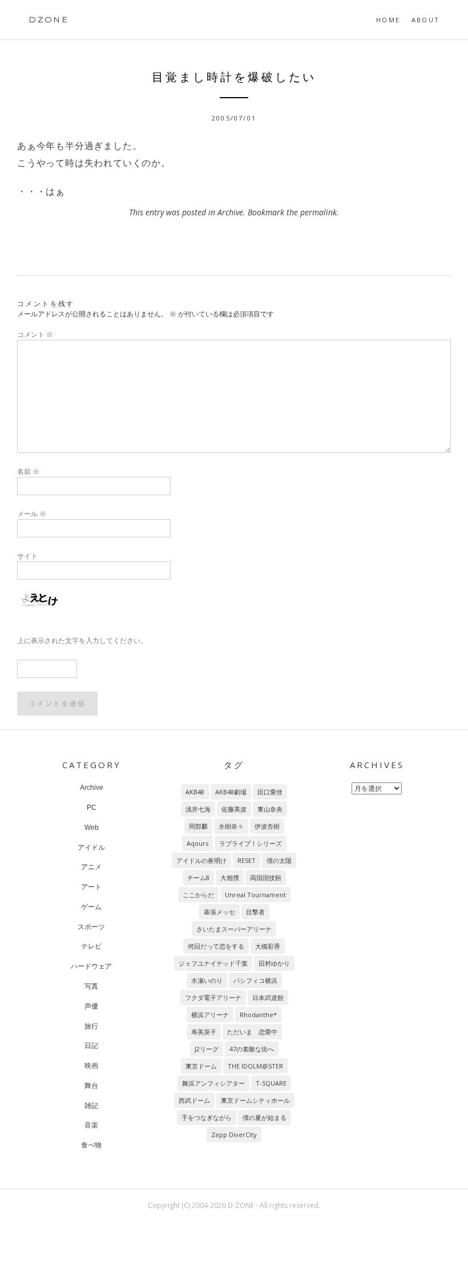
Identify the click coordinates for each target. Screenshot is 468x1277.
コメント (35, 334)
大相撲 (229, 877)
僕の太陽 (279, 860)
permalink (318, 212)
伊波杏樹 (267, 826)
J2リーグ (207, 1049)
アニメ (91, 867)
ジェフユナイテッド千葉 (213, 963)
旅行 (91, 1026)
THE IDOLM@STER (255, 1066)
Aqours (197, 843)
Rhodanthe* (258, 1014)
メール (31, 514)
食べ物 (91, 1145)
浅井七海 (198, 809)
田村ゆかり (274, 963)
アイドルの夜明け (201, 860)
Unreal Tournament (255, 894)
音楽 (91, 1125)
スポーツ (91, 927)
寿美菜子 (203, 1031)
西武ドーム (194, 1100)
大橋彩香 (267, 946)
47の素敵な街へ (251, 1049)
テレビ (91, 946)
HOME (388, 19)
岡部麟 (198, 826)
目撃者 (255, 911)
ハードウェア (91, 966)
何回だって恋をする (216, 946)
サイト (27, 556)
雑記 (91, 1106)
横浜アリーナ (210, 1014)
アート (91, 887)
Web (91, 828)
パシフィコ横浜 (255, 980)
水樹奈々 (231, 826)
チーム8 (198, 877)
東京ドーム (201, 1066)
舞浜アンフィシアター (213, 1083)
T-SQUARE (271, 1083)
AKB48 (194, 792)
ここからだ (198, 894)
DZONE (49, 19)
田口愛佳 (270, 792)
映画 (91, 1066)
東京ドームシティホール (255, 1100)
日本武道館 (268, 997)
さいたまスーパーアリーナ (234, 929)
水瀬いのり (207, 980)
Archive (230, 212)
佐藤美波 (234, 809)
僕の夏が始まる (265, 1117)
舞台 (91, 1086)
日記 (91, 1046)
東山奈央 (270, 809)
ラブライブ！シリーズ (250, 843)
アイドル (91, 848)
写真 (91, 986)
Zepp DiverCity (234, 1134)
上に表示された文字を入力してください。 (82, 640)
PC (91, 808)
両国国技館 (265, 877)
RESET (246, 860)
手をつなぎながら (206, 1117)
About (425, 19)
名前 (28, 471)
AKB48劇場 (231, 792)
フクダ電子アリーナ (213, 997)
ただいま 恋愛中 (252, 1031)
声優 (91, 1006)
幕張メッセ (219, 911)
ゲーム (91, 907)
